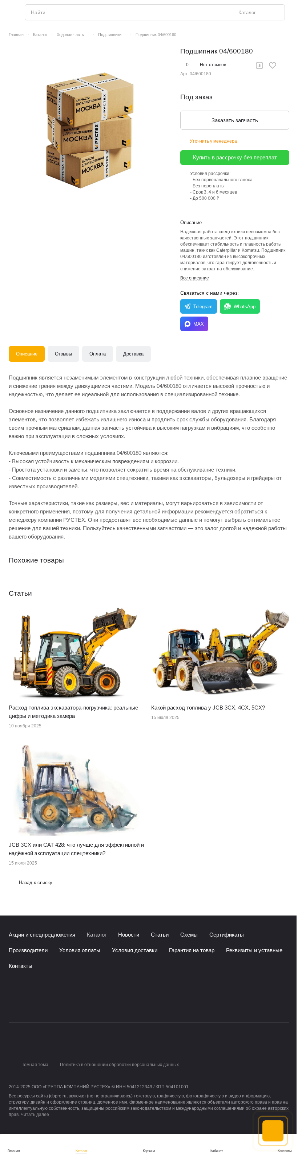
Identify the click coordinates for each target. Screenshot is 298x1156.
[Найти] (275, 12)
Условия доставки (134, 950)
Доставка (133, 354)
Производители (28, 950)
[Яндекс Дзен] (56, 1003)
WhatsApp (244, 306)
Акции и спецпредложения (42, 934)
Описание (26, 354)
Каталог (96, 934)
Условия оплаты (79, 950)
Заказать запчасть (235, 120)
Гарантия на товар (191, 950)
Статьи (160, 934)
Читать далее (35, 1114)
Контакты (20, 966)
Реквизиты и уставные (254, 950)
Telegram (203, 306)
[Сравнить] (259, 65)
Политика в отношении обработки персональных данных (119, 1064)
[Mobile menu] (11, 12)
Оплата (97, 354)
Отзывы (63, 354)
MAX (198, 324)
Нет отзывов (213, 64)
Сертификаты (226, 934)
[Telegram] (27, 1003)
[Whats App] (42, 1003)
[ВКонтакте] (13, 1003)
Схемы (189, 934)
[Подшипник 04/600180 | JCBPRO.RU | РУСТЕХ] (91, 128)
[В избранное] (272, 65)
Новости (128, 934)
